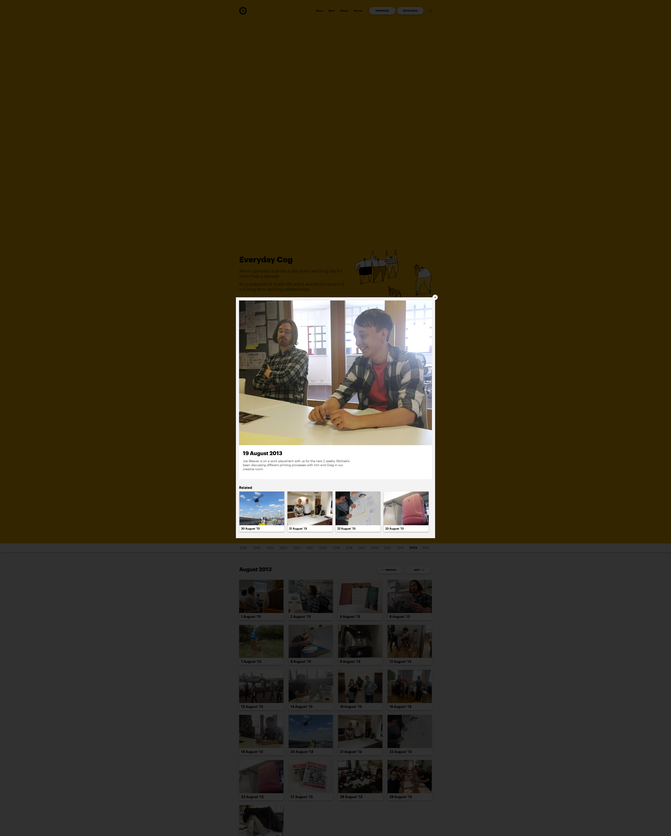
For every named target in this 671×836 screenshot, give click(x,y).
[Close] (435, 297)
